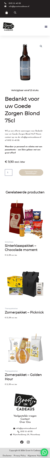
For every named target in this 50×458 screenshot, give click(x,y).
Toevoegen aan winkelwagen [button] (17, 259)
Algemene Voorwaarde (37, 456)
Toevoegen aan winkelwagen (31, 172)
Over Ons (25, 422)
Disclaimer (7, 456)
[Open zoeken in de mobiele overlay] (15, 12)
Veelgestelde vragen (25, 416)
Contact (25, 419)
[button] (46, 27)
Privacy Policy (20, 456)
